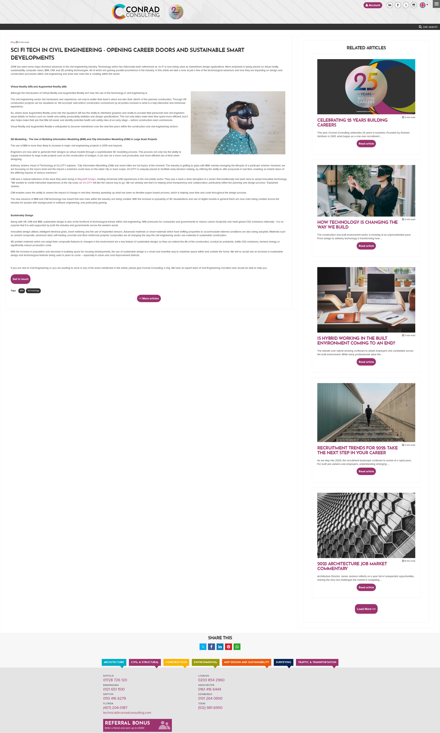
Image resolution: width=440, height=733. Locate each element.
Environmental (205, 662)
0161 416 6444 (209, 689)
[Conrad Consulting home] (136, 12)
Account (374, 5)
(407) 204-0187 (115, 708)
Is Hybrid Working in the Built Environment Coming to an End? (356, 341)
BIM (22, 290)
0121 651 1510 (114, 689)
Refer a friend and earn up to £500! (124, 728)
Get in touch (21, 279)
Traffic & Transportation (317, 662)
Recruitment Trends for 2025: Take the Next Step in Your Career (357, 450)
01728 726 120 (115, 680)
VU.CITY (87, 182)
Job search (429, 27)
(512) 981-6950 (210, 708)
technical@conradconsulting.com (127, 713)
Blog (13, 42)
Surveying (283, 662)
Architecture (114, 662)
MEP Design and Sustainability (246, 662)
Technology (33, 290)
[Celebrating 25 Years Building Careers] (176, 12)
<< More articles (149, 298)
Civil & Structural (145, 662)
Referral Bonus (127, 723)
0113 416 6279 (114, 698)
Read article (366, 143)
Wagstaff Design (86, 179)
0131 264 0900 (210, 698)
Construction (176, 662)
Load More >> (366, 608)
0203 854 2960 (211, 680)
